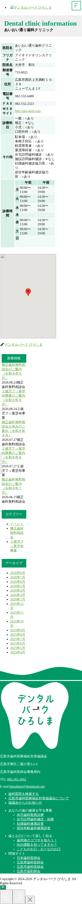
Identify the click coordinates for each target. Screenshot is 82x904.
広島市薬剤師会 (28, 871)
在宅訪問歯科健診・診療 (35, 819)
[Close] (30, 900)
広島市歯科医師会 (30, 867)
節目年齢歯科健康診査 (33, 828)
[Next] (19, 897)
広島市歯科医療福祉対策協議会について (38, 798)
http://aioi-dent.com (28, 111)
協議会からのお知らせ (25, 802)
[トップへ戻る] (3, 887)
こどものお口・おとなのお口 (39, 849)
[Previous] (6, 897)
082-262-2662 (16, 779)
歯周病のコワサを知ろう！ (37, 840)
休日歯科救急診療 (30, 815)
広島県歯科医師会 (30, 862)
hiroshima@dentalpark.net (27, 786)
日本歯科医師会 (28, 858)
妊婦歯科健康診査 (30, 823)
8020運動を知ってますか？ (37, 844)
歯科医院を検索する (23, 794)
